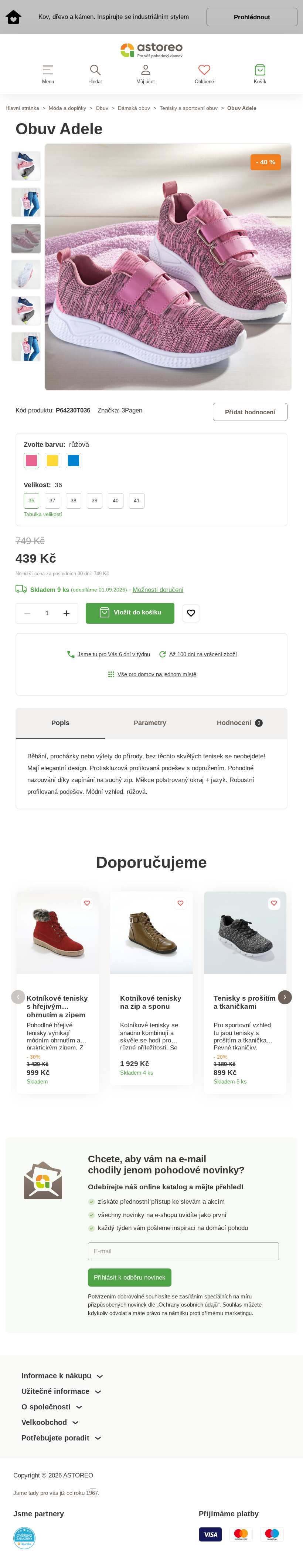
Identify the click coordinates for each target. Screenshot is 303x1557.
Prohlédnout (252, 17)
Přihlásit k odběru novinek (130, 1277)
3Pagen (132, 410)
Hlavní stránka (22, 108)
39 (95, 500)
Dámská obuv (134, 108)
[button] (18, 997)
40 (116, 500)
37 (52, 500)
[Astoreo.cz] (151, 52)
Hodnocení (238, 723)
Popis (60, 723)
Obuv (102, 108)
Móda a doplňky (67, 108)
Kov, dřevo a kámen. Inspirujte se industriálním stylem (113, 16)
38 (73, 500)
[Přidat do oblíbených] (191, 613)
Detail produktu (90, 1079)
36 (31, 500)
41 (137, 500)
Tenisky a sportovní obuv (189, 108)
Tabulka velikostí (43, 514)
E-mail (103, 1251)
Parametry (150, 723)
